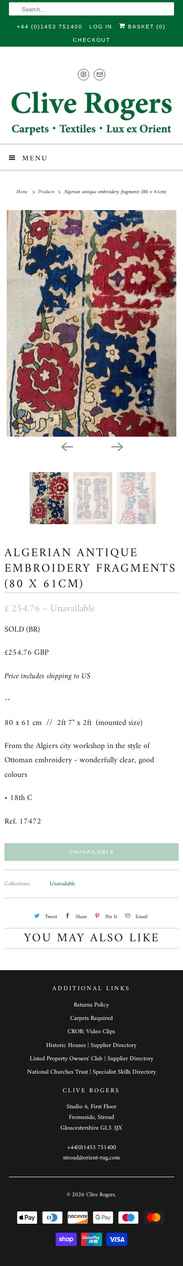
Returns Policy (91, 1005)
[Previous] (66, 446)
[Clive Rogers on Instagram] (83, 74)
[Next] (116, 446)
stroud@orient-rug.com (91, 1157)
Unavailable (62, 884)
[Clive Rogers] (91, 113)
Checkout (91, 40)
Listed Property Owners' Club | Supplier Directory (91, 1058)
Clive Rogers (100, 1195)
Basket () (146, 27)
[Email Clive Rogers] (99, 74)
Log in (100, 27)
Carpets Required (91, 1018)
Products (47, 192)
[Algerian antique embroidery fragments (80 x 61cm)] (91, 323)
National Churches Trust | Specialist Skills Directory (91, 1072)
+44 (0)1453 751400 (50, 27)
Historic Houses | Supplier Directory (91, 1045)
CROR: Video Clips (91, 1031)
